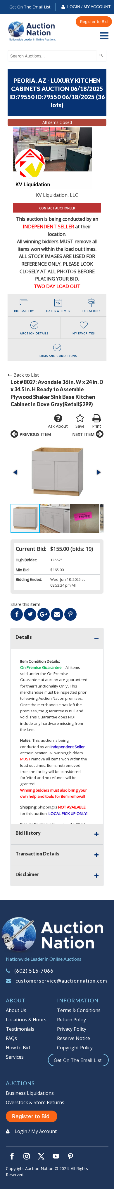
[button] (57, 472)
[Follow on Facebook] (12, 1156)
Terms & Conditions (79, 1010)
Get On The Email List (30, 7)
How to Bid (18, 1047)
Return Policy (71, 1019)
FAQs (11, 1038)
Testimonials (20, 1029)
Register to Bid (94, 21)
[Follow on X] (41, 1156)
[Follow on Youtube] (56, 1156)
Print (96, 426)
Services (15, 1057)
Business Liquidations (30, 1093)
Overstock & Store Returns (35, 1102)
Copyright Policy (75, 1047)
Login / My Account (89, 6)
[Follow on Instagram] (26, 1156)
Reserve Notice (73, 1038)
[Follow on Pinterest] (70, 1156)
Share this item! (25, 604)
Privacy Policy (71, 1029)
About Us (16, 1010)
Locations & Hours (26, 1019)
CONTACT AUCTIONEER (57, 208)
